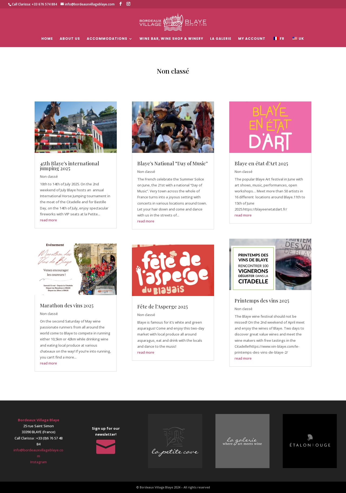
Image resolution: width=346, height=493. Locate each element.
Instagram (38, 461)
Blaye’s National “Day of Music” (172, 163)
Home (47, 39)
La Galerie (220, 39)
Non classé (49, 176)
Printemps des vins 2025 (262, 300)
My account (251, 39)
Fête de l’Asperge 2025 (162, 306)
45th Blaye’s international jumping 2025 (69, 166)
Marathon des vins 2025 (67, 305)
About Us (70, 39)
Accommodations (107, 39)
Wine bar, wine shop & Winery (171, 39)
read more (48, 220)
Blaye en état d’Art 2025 (261, 163)
